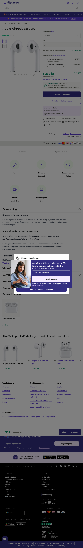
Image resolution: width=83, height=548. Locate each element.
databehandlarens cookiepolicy (42, 275)
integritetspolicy (22, 275)
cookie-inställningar (36, 273)
